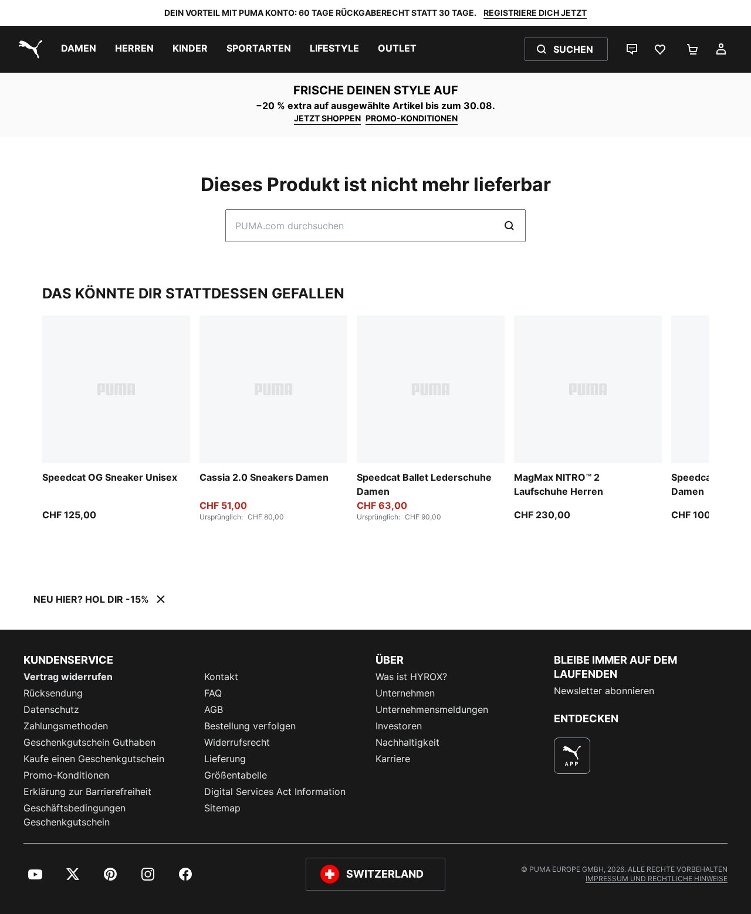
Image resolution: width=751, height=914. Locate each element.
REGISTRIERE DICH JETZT (535, 13)
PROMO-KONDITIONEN (412, 118)
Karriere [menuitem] (393, 759)
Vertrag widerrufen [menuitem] (68, 676)
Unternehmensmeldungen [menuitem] (432, 709)
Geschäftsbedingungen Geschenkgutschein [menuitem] (74, 815)
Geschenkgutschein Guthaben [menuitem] (89, 742)
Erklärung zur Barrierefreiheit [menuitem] (87, 791)
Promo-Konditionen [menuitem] (66, 775)
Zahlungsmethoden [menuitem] (65, 726)
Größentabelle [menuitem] (235, 775)
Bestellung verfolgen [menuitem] (250, 726)
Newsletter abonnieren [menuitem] (604, 690)
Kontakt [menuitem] (221, 676)
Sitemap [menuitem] (222, 808)
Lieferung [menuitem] (225, 759)
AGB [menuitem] (213, 709)
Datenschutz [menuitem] (51, 709)
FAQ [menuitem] (213, 693)
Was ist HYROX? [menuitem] (411, 676)
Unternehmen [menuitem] (405, 693)
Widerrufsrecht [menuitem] (237, 742)
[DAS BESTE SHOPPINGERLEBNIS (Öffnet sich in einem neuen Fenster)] (572, 756)
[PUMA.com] (28, 49)
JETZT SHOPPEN (327, 118)
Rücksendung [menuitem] (53, 693)
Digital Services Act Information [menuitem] (275, 791)
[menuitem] (79, 49)
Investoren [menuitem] (399, 726)
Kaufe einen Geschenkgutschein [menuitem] (93, 759)
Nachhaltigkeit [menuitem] (407, 742)
